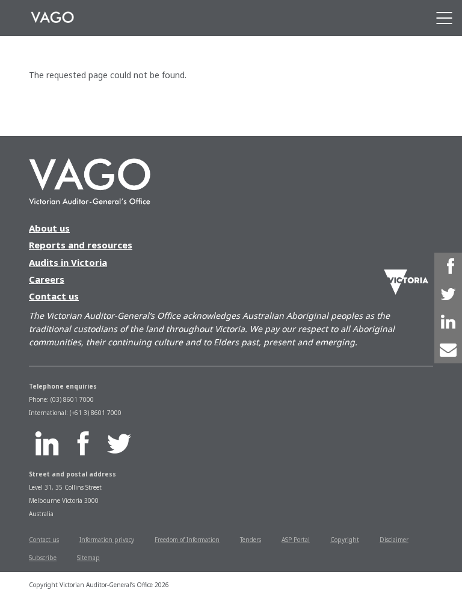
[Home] (52, 18)
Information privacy (106, 539)
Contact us (54, 296)
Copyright (344, 539)
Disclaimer (394, 539)
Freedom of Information (187, 539)
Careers (46, 279)
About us (49, 228)
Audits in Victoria (68, 262)
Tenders (250, 539)
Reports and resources (80, 245)
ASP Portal (296, 539)
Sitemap (88, 557)
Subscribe (43, 557)
